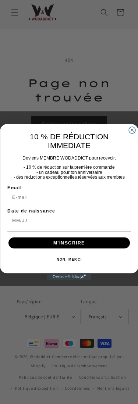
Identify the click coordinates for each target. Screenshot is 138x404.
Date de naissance (31, 210)
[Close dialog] (132, 130)
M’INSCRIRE (69, 242)
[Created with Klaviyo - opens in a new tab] (69, 276)
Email (14, 187)
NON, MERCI (69, 260)
